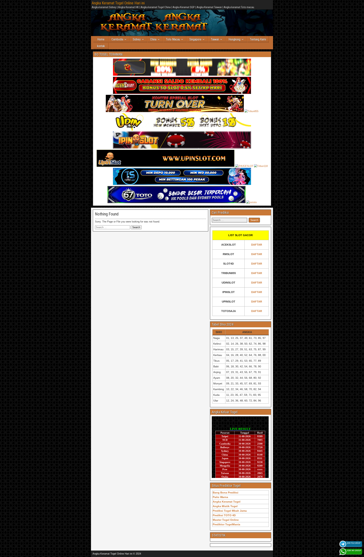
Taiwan (215, 39)
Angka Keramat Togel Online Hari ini (118, 3)
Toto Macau (173, 39)
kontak (101, 46)
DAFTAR (256, 244)
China (153, 39)
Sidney (137, 39)
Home (100, 39)
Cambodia (117, 39)
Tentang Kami (258, 39)
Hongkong (234, 39)
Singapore (195, 39)
